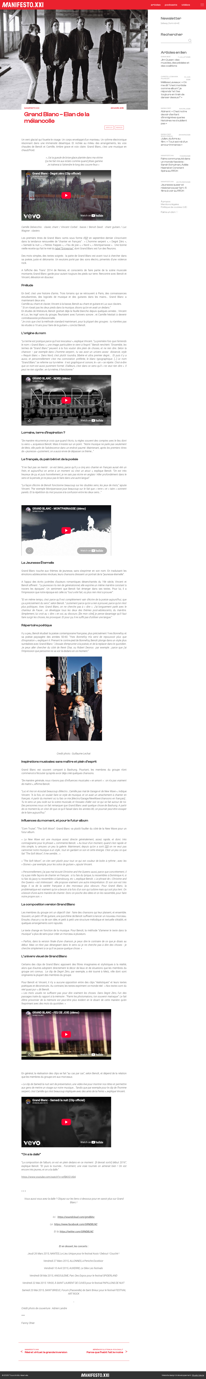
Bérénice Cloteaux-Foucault (108, 1350)
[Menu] (202, 5)
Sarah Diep (166, 108)
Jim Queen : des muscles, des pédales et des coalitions (175, 62)
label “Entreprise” (64, 248)
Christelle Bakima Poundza (169, 78)
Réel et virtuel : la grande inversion (46, 1352)
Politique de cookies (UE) (174, 207)
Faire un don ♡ (169, 212)
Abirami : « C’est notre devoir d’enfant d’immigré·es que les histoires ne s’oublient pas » (174, 117)
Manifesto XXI (31, 108)
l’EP (106, 846)
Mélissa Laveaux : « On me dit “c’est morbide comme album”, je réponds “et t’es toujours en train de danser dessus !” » (174, 90)
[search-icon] (195, 5)
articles (156, 4)
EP (86, 237)
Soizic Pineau (167, 136)
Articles (109, 127)
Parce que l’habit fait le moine (105, 1352)
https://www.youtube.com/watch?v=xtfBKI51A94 (48, 1176)
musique (119, 127)
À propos (165, 201)
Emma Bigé (166, 57)
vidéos (185, 4)
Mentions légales (170, 204)
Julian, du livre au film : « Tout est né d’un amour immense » (174, 141)
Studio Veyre (198, 1375)
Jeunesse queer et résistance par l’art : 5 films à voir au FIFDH (174, 187)
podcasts (171, 4)
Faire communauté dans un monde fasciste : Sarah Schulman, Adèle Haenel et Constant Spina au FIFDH (175, 164)
